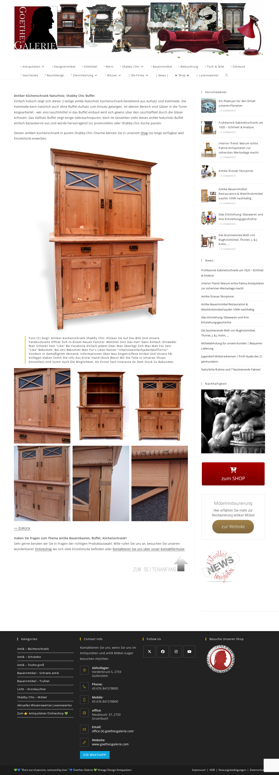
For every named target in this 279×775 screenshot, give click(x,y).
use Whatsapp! (94, 755)
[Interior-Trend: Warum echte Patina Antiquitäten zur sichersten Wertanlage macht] (208, 149)
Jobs (273, 596)
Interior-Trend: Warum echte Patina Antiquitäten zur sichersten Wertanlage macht (239, 147)
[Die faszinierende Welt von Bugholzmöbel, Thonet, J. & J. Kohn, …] (208, 241)
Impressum (235, 596)
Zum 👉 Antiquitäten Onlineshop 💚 (42, 713)
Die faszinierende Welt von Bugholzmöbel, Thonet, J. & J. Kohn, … (238, 239)
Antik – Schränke (29, 657)
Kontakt (221, 596)
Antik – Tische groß (30, 665)
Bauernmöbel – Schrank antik (38, 673)
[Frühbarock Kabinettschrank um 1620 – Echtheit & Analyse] (208, 126)
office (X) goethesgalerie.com (113, 731)
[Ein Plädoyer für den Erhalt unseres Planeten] (208, 105)
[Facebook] (163, 651)
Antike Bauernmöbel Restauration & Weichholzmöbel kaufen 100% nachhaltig (241, 193)
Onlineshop (43, 549)
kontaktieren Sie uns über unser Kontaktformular (149, 549)
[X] (149, 651)
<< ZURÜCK (22, 528)
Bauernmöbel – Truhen (33, 681)
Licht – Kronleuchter (31, 689)
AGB (264, 596)
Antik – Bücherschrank (33, 649)
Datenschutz (251, 596)
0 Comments (228, 110)
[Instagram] (176, 651)
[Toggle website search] (226, 75)
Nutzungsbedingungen (232, 770)
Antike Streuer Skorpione (236, 171)
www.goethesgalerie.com (110, 744)
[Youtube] (189, 651)
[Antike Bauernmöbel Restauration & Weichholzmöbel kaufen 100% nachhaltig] (208, 195)
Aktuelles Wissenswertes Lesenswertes (44, 705)
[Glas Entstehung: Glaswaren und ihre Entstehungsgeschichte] (208, 218)
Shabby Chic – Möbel (32, 697)
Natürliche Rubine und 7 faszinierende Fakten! (231, 369)
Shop (144, 133)
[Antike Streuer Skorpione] (208, 172)
